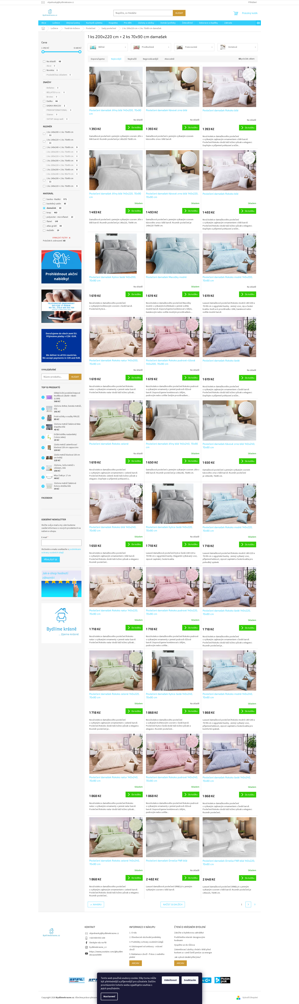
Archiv (135, 963)
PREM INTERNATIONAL (59, 110)
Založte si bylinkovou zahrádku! (189, 932)
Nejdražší (132, 59)
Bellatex (52, 87)
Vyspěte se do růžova (184, 945)
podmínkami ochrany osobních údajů (61, 551)
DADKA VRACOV (56, 105)
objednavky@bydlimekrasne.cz (104, 933)
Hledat (179, 13)
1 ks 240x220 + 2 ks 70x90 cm (62, 186)
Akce (51, 65)
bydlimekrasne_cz (98, 947)
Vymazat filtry (60, 237)
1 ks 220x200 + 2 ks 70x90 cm (62, 169)
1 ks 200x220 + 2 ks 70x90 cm (62, 165)
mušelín (53, 230)
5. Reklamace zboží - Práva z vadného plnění (146, 956)
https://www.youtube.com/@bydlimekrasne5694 (106, 953)
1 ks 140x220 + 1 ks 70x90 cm (60, 141)
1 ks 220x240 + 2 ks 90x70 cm (62, 174)
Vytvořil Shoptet (250, 997)
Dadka (52, 101)
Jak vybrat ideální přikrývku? (187, 957)
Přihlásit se (50, 559)
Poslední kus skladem (59, 74)
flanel (52, 221)
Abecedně (169, 59)
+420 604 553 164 (97, 937)
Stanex (52, 114)
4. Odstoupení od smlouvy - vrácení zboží (145, 948)
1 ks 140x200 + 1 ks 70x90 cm (60, 134)
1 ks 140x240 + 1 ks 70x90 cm (62, 147)
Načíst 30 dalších (172, 904)
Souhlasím (190, 980)
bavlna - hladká (57, 199)
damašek (54, 208)
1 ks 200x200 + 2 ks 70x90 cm (62, 160)
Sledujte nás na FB (97, 942)
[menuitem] (43, 22)
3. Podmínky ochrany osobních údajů (146, 942)
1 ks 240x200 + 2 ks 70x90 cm (60, 180)
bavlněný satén (56, 203)
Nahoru (97, 904)
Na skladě (54, 61)
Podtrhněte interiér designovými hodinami (189, 939)
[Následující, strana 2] (248, 904)
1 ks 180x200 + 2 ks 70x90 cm (62, 151)
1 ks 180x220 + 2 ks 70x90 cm (62, 156)
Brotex (52, 96)
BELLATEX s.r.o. (56, 92)
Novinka (52, 70)
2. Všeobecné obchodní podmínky (145, 937)
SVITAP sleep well (57, 119)
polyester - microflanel (60, 217)
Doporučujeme (98, 59)
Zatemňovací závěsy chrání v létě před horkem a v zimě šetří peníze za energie (193, 951)
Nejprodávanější (150, 59)
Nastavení (109, 996)
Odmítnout (170, 980)
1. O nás (133, 932)
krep (52, 212)
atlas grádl (54, 226)
